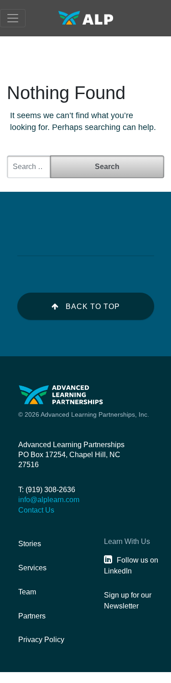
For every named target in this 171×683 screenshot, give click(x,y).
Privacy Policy (41, 639)
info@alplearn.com (48, 500)
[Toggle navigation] (13, 18)
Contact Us (36, 510)
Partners (32, 616)
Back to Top (93, 306)
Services (32, 568)
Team (27, 592)
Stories (29, 544)
